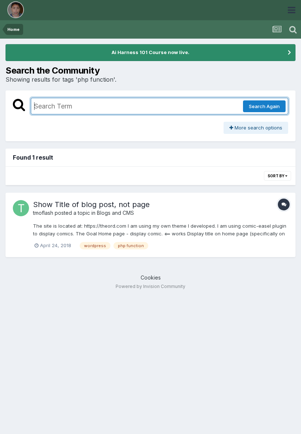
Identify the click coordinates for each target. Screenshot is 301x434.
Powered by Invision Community (150, 286)
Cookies (151, 277)
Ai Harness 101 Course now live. (150, 52)
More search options (257, 128)
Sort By (276, 176)
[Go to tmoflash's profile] (21, 208)
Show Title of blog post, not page (91, 204)
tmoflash (43, 213)
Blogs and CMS (115, 213)
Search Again (264, 106)
